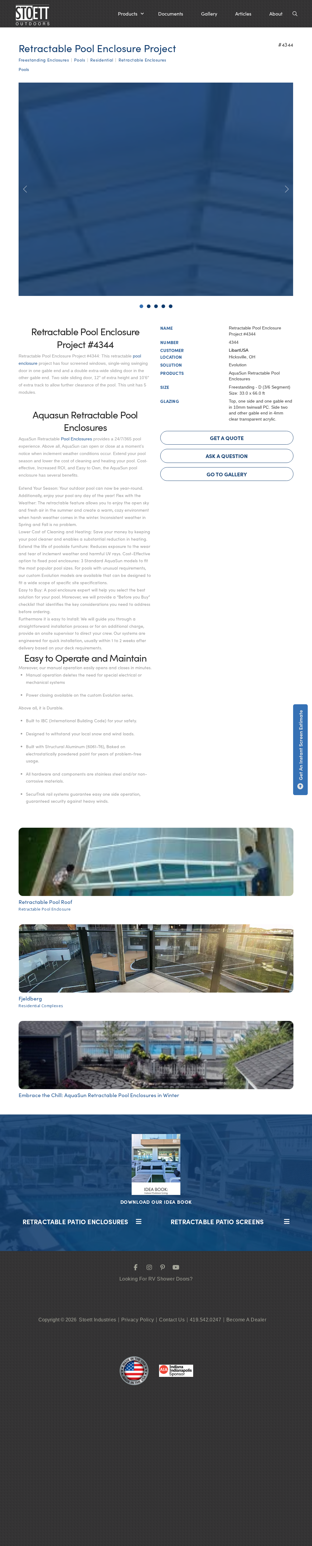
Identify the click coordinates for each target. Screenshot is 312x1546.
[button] (130, 14)
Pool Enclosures (76, 438)
